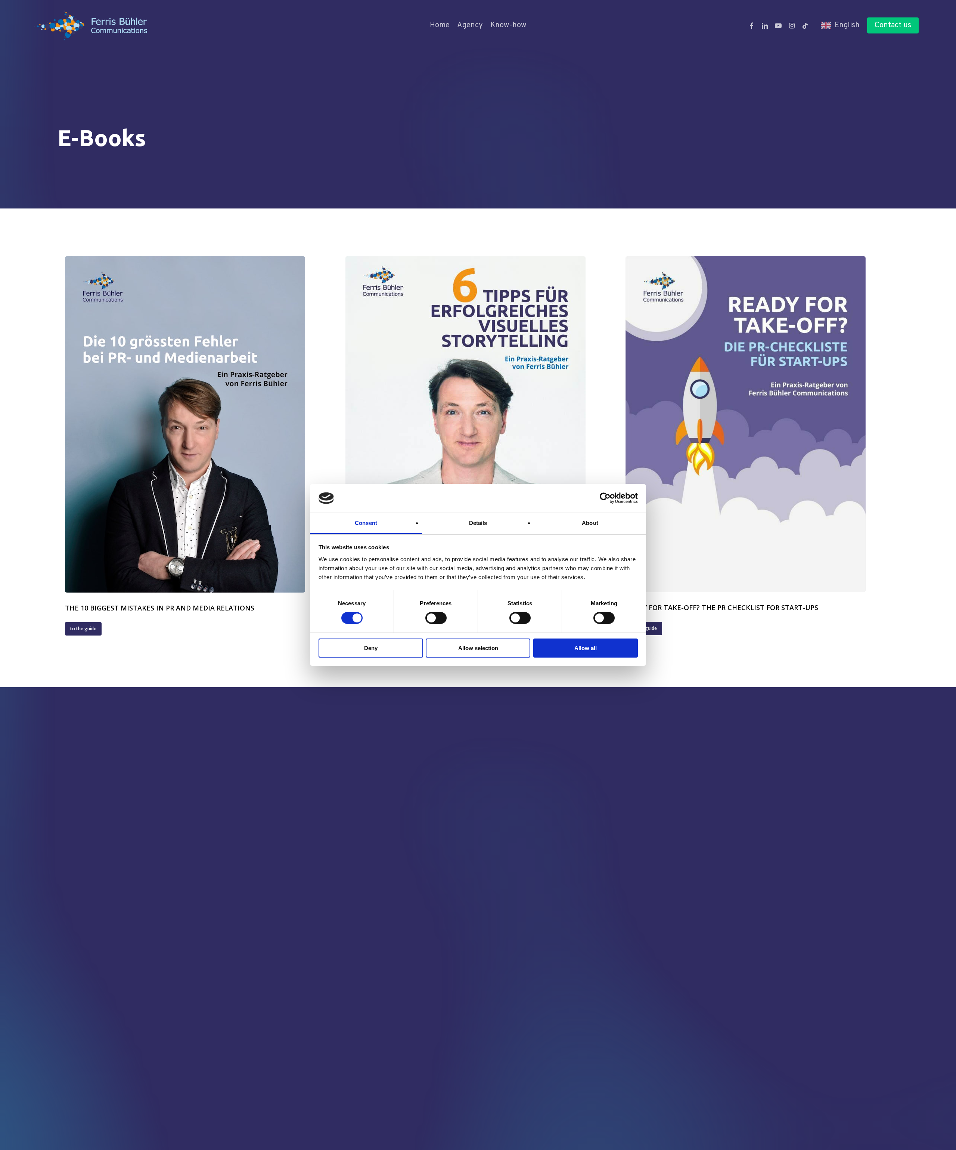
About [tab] (590, 523)
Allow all (585, 648)
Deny (371, 648)
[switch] (436, 618)
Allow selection (478, 648)
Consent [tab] (366, 523)
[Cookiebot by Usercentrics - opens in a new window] (605, 498)
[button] (83, 629)
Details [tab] (478, 523)
